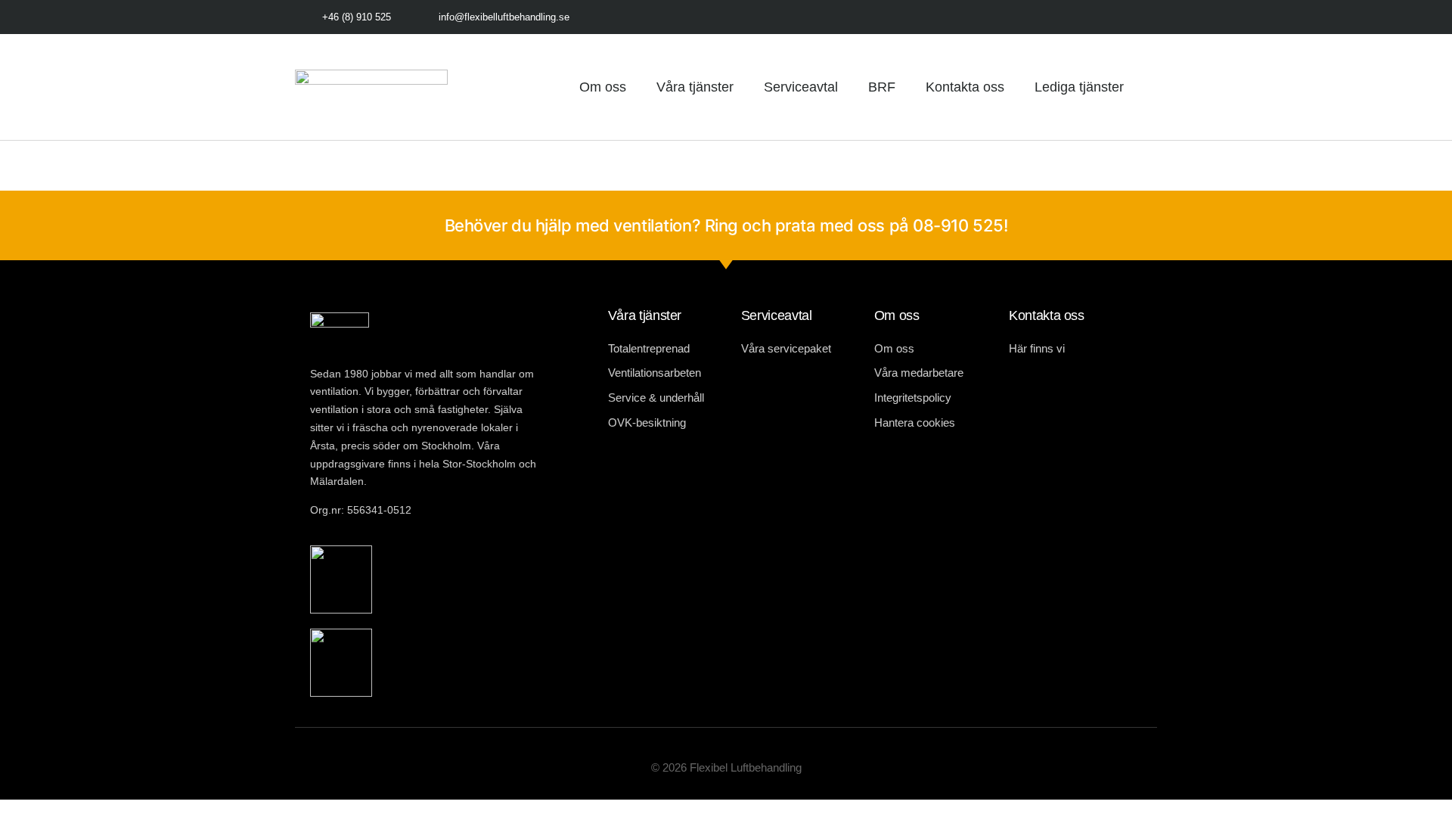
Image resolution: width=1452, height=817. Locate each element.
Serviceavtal (801, 87)
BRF (881, 87)
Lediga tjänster (1079, 87)
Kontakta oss (965, 87)
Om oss (602, 87)
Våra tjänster (695, 87)
